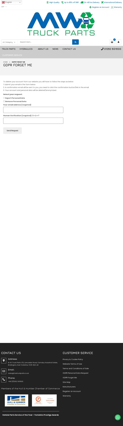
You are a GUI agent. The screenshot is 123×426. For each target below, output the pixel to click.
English (8, 2)
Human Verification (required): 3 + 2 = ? (21, 115)
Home (5, 62)
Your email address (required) (17, 105)
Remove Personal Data (15, 101)
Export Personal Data (15, 98)
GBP (2, 7)
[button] (118, 417)
